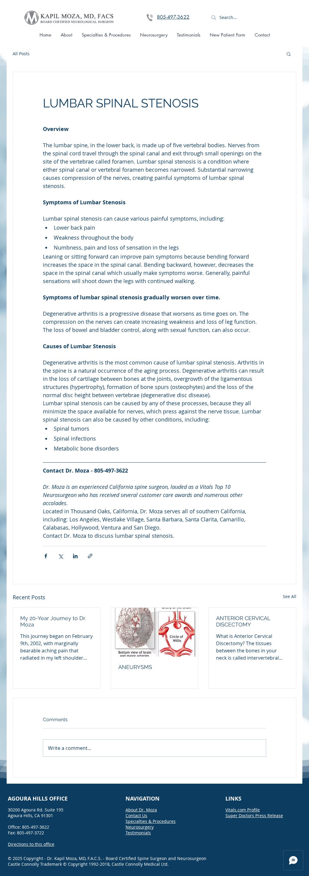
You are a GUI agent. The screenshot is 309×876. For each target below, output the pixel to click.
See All (289, 596)
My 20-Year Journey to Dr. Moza (52, 621)
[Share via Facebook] (46, 556)
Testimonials (138, 833)
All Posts (21, 53)
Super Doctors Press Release (254, 815)
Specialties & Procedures (151, 821)
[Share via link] (90, 556)
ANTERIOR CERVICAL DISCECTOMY (243, 621)
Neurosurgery (140, 827)
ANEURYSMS (135, 667)
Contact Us (136, 815)
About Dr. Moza (141, 810)
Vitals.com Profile (242, 810)
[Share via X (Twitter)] (60, 556)
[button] (288, 53)
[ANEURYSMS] (154, 632)
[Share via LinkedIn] (75, 556)
